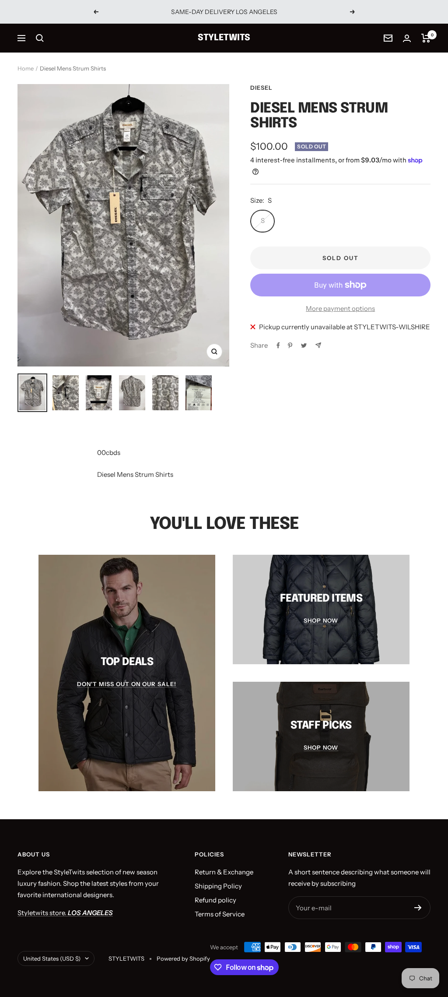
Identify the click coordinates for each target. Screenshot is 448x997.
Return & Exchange (224, 872)
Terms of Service (220, 914)
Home (26, 68)
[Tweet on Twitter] (304, 345)
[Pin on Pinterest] (290, 345)
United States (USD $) (51, 958)
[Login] (407, 38)
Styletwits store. (65, 913)
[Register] (418, 908)
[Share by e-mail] (318, 345)
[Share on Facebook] (278, 345)
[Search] (40, 38)
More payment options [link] (340, 308)
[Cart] (425, 38)
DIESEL (261, 87)
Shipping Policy (218, 886)
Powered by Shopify (183, 958)
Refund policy (215, 900)
